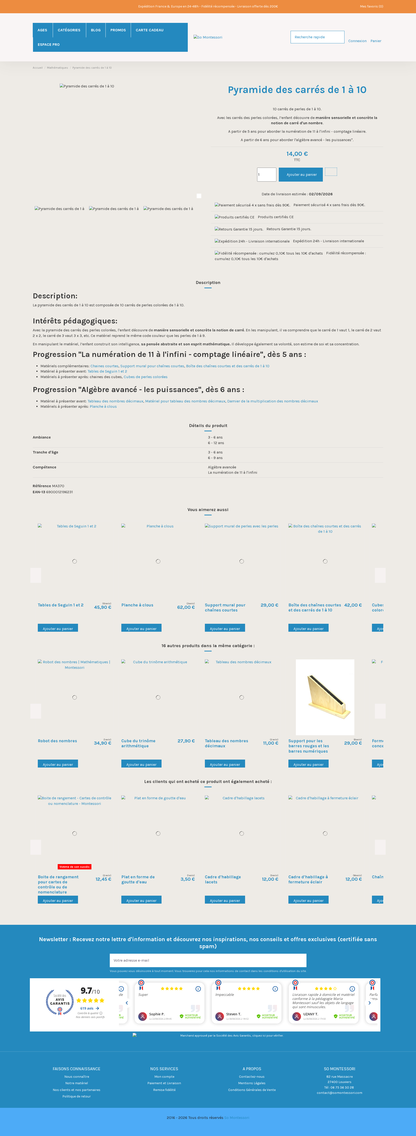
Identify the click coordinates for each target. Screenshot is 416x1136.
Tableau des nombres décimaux (115, 401)
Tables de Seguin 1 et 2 (107, 371)
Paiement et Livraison (164, 1083)
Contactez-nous (252, 1077)
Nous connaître (76, 1077)
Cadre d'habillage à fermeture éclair (308, 879)
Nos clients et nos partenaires (76, 1090)
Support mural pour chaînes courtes (152, 366)
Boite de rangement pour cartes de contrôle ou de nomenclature (58, 884)
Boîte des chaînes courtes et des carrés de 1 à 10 (227, 366)
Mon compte (164, 1077)
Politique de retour (76, 1096)
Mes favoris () (371, 6)
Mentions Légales (252, 1083)
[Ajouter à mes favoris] (331, 172)
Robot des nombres (57, 740)
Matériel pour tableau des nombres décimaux (185, 401)
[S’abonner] (302, 960)
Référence (42, 486)
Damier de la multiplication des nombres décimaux (272, 401)
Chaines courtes (104, 366)
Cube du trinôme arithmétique (138, 743)
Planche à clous (103, 406)
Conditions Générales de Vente (252, 1090)
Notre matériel (76, 1083)
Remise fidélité (164, 1090)
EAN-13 (39, 492)
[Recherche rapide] (340, 37)
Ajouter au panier (302, 174)
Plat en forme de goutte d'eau (138, 879)
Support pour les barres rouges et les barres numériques (308, 745)
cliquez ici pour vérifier (267, 1035)
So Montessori (236, 1117)
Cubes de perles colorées (146, 376)
